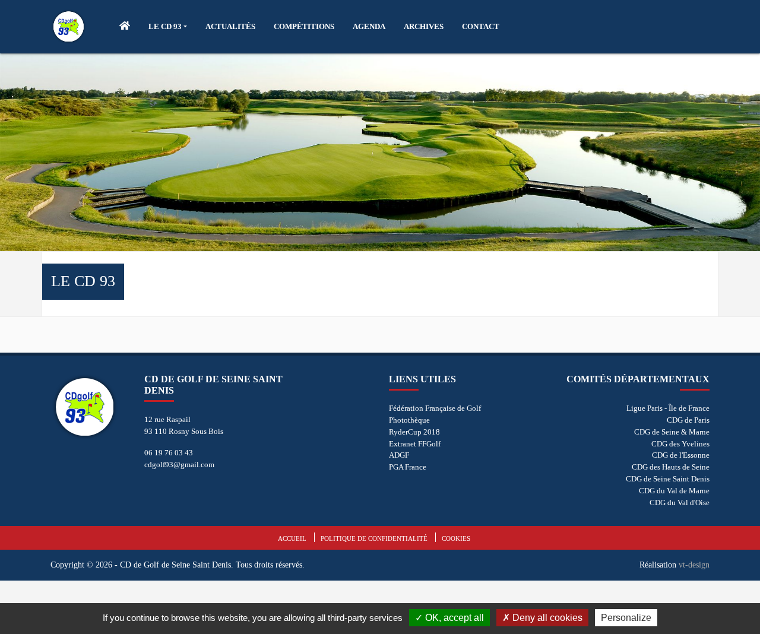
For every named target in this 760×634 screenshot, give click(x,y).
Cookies (456, 538)
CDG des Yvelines (680, 443)
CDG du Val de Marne (674, 490)
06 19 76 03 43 (168, 452)
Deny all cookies (546, 618)
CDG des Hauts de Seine (671, 466)
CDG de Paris (688, 420)
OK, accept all (453, 618)
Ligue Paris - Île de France (668, 408)
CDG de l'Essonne (681, 455)
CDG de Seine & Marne (672, 431)
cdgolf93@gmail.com (179, 464)
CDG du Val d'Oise (680, 502)
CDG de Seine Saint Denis (668, 478)
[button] (168, 26)
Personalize (626, 618)
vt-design (694, 564)
